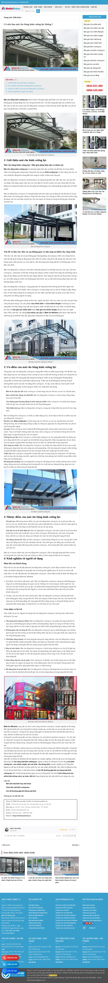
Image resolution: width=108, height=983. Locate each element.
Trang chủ (8, 17)
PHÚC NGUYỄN (15, 828)
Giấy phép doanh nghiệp (36, 920)
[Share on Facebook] (64, 836)
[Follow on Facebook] (84, 923)
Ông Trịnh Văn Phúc (12, 930)
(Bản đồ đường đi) (8, 915)
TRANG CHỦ (27, 7)
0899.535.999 (94, 90)
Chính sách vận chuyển (90, 910)
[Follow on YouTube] (89, 923)
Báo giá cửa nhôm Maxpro (94, 32)
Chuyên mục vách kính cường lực (66, 915)
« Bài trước (6, 845)
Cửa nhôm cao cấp (34, 313)
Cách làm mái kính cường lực (18, 787)
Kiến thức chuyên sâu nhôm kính (65, 905)
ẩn (15, 79)
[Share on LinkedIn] (75, 836)
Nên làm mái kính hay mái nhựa (18, 784)
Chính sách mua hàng (89, 913)
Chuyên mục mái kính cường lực (65, 918)
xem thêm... (11, 933)
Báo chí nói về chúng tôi (36, 907)
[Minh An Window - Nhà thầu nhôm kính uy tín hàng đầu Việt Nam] (11, 8)
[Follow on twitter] (92, 923)
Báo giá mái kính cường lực (94, 60)
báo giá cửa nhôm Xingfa (46, 310)
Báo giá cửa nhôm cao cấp (94, 28)
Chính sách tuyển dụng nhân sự (92, 920)
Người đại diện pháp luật (36, 915)
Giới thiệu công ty (34, 905)
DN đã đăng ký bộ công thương (38, 913)
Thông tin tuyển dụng (35, 923)
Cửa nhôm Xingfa (53, 303)
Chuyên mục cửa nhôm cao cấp (65, 928)
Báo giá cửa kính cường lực (94, 50)
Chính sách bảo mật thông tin (91, 918)
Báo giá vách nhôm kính (93, 43)
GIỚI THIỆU (38, 7)
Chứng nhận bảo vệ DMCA (37, 928)
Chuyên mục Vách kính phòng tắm (66, 923)
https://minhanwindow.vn (22, 816)
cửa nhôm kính (37, 303)
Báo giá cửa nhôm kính (92, 24)
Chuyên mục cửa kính (62, 910)
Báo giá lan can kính (91, 64)
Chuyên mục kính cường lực (64, 907)
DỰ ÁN (67, 7)
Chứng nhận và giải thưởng (37, 910)
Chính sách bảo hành (89, 908)
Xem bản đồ (32, 962)
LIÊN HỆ (94, 7)
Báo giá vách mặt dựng (92, 39)
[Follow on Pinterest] (87, 923)
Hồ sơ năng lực (33, 918)
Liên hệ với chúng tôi (35, 925)
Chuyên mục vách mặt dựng (64, 925)
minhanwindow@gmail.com (11, 2)
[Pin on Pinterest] (72, 836)
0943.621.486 (94, 85)
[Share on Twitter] (66, 836)
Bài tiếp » (75, 845)
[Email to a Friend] (69, 836)
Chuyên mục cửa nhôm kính (64, 913)
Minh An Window (51, 313)
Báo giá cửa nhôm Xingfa (93, 35)
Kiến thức (17, 17)
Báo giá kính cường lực (92, 47)
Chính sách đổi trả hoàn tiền (91, 915)
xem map (17, 954)
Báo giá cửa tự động (91, 75)
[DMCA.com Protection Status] (53, 975)
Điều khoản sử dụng (89, 905)
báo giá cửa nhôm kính (22, 310)
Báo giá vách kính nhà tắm (94, 72)
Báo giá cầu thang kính (92, 68)
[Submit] (38, 11)
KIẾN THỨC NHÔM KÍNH (80, 7)
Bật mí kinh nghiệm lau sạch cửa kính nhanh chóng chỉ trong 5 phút (67, 880)
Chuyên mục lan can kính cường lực (66, 920)
